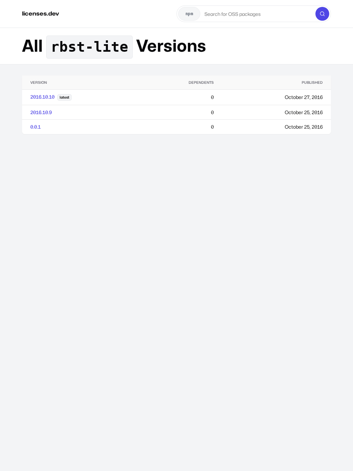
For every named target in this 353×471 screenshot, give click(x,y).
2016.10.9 (41, 112)
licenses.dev (40, 13)
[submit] (322, 14)
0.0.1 (35, 127)
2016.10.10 (42, 97)
